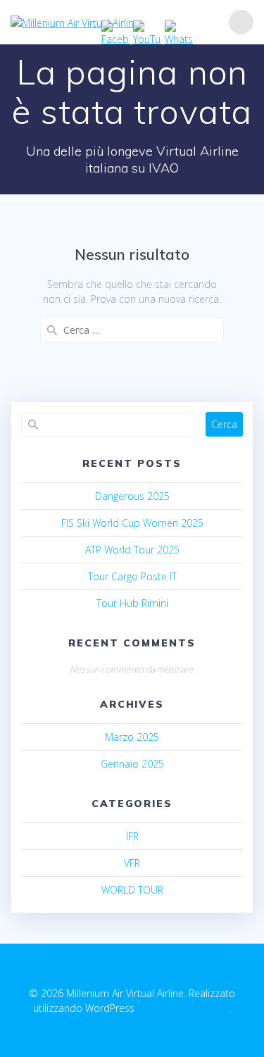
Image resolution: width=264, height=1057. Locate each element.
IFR (132, 836)
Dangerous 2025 (132, 496)
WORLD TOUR (132, 889)
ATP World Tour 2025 (132, 549)
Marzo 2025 (132, 737)
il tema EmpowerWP (183, 1008)
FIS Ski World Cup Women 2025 (132, 523)
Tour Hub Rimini (132, 603)
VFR (132, 863)
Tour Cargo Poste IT (132, 576)
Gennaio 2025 (132, 763)
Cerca (224, 424)
